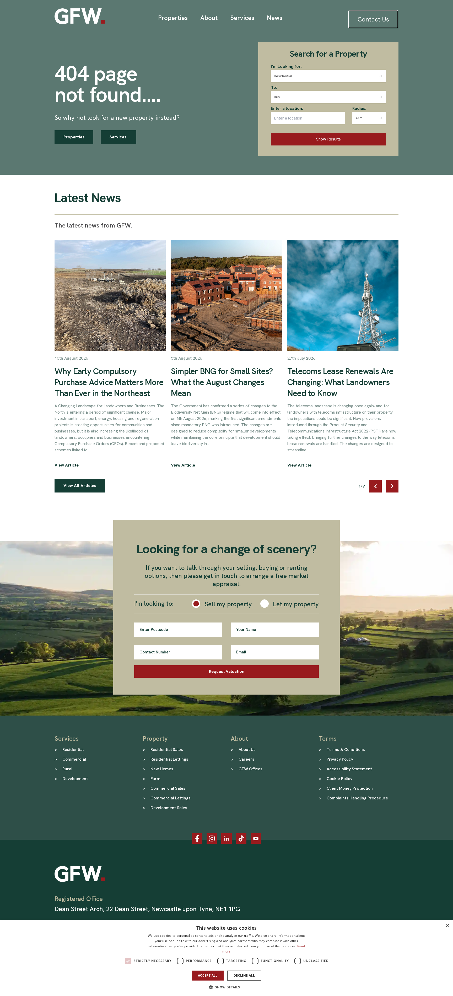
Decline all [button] (244, 975)
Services (118, 137)
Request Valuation (226, 671)
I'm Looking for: (286, 66)
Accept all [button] (208, 975)
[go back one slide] (375, 486)
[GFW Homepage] (80, 16)
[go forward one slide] (392, 486)
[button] (226, 987)
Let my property (296, 604)
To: (274, 87)
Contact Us (373, 19)
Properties (73, 137)
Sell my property (228, 604)
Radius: (359, 108)
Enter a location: (287, 108)
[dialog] (226, 958)
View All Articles (79, 485)
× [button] (447, 926)
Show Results (328, 139)
